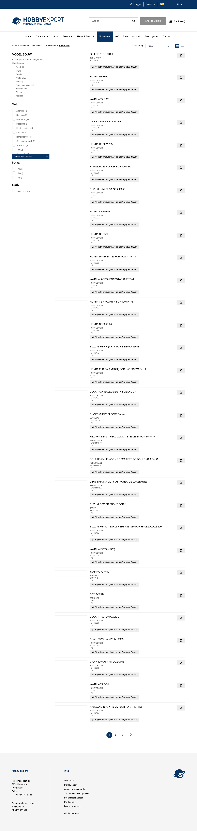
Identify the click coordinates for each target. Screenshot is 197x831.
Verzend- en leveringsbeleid (77, 794)
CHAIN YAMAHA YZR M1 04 (105, 122)
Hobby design (24, 128)
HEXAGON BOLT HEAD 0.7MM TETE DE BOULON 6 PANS (123, 437)
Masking (19, 82)
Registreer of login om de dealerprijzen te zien (116, 67)
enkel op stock (23, 191)
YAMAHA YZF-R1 (99, 684)
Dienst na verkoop (72, 806)
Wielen (19, 92)
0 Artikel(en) (179, 22)
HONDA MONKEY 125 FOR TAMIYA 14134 (113, 257)
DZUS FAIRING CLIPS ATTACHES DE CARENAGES (118, 482)
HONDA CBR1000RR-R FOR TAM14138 (111, 302)
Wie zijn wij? (70, 781)
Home (28, 37)
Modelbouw (104, 37)
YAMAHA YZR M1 (99, 99)
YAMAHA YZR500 (99, 572)
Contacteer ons (71, 814)
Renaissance (24, 137)
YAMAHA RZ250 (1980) (102, 549)
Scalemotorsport (25, 141)
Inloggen (137, 4)
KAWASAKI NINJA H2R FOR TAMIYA (110, 167)
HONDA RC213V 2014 (101, 144)
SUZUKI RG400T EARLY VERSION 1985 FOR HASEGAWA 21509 (126, 527)
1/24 (19, 174)
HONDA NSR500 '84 (101, 324)
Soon (56, 37)
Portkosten (69, 802)
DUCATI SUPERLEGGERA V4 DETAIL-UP (113, 392)
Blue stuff (22, 120)
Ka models (22, 133)
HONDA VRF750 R (100, 212)
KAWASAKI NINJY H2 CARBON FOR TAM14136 (116, 707)
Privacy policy (70, 785)
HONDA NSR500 (99, 77)
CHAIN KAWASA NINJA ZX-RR (107, 662)
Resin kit (20, 96)
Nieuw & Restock (85, 37)
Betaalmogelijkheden (73, 798)
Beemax (21, 115)
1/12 (20, 169)
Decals (19, 75)
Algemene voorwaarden (75, 789)
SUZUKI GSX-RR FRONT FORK (108, 504)
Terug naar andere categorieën (28, 60)
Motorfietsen (51, 46)
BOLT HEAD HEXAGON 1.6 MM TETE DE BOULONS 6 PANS (124, 459)
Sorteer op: (138, 46)
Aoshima (22, 111)
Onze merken (42, 37)
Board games (151, 37)
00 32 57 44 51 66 (24, 795)
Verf (117, 37)
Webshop (24, 46)
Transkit (19, 71)
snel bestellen (153, 21)
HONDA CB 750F (99, 234)
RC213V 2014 (97, 594)
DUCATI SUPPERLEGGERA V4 (107, 414)
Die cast (167, 37)
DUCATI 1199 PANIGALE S (104, 617)
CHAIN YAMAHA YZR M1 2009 (106, 639)
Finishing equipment (25, 85)
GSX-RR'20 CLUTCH (101, 54)
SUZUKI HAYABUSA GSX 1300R (107, 189)
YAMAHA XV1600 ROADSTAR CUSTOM (112, 279)
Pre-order (68, 37)
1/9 (19, 178)
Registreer (150, 4)
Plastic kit (20, 67)
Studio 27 (22, 146)
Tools (125, 37)
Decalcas (22, 124)
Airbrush (136, 37)
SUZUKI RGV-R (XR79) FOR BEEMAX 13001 (114, 347)
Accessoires (21, 89)
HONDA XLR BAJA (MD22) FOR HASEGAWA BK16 (118, 369)
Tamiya (21, 150)
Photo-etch (64, 46)
